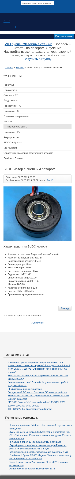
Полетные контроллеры (15, 116)
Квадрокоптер (10, 100)
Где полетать (10, 147)
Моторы (20, 67)
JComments (37, 322)
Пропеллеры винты (17, 126)
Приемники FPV (11, 132)
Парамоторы (10, 90)
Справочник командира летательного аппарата (28, 153)
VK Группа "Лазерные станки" (28, 44)
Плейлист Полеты (12, 158)
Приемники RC (11, 111)
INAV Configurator (12, 142)
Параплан (8, 84)
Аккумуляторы (11, 137)
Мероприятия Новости (38, 7)
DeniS (50, 180)
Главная (9, 67)
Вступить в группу (37, 59)
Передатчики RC (12, 106)
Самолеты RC (10, 95)
